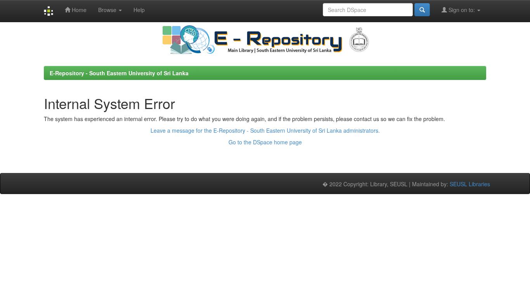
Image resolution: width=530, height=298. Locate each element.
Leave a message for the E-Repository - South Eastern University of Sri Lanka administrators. (265, 130)
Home (78, 10)
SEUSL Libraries (470, 184)
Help (139, 10)
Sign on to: (461, 10)
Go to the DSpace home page (265, 142)
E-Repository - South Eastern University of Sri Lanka (119, 73)
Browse (108, 10)
